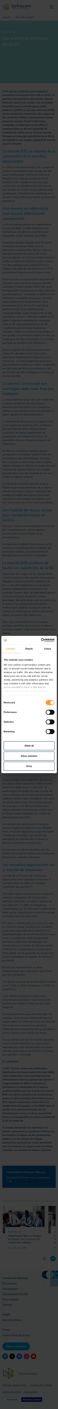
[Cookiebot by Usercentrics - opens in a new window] (41, 640)
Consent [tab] (10, 648)
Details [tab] (29, 648)
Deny (29, 766)
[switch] (50, 712)
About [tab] (47, 648)
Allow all (29, 745)
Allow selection (29, 756)
